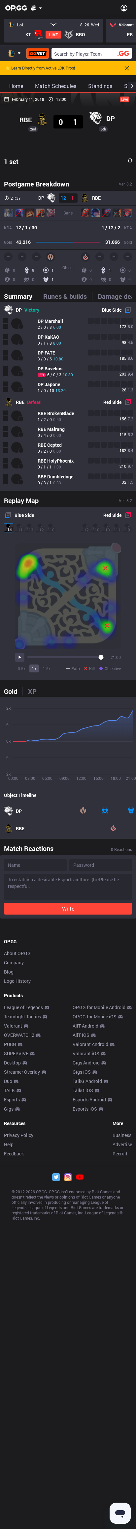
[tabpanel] (68, 396)
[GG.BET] (37, 53)
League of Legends (23, 1007)
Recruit (120, 1153)
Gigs (9, 1109)
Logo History (17, 981)
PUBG (10, 1044)
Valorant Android (90, 1044)
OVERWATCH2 (19, 1035)
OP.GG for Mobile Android (99, 1007)
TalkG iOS (83, 1090)
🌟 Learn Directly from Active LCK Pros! (40, 68)
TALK (9, 1090)
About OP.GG (17, 953)
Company (14, 962)
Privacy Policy (18, 1135)
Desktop (12, 1063)
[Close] (127, 68)
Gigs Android (86, 1063)
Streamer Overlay (22, 1072)
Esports (12, 1099)
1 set (11, 161)
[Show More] (36, 7)
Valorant (13, 1026)
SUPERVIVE (16, 1053)
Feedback (14, 1153)
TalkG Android (87, 1081)
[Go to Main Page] (16, 8)
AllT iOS (81, 1035)
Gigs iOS (82, 1072)
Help (9, 1144)
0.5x (21, 668)
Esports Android (89, 1099)
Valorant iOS (86, 1053)
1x (34, 668)
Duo (8, 1081)
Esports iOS (85, 1109)
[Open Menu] (124, 7)
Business (122, 1135)
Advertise (122, 1144)
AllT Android (85, 1026)
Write (68, 908)
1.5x (47, 668)
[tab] (21, 296)
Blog (9, 972)
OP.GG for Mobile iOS (95, 1016)
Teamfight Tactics (22, 1016)
